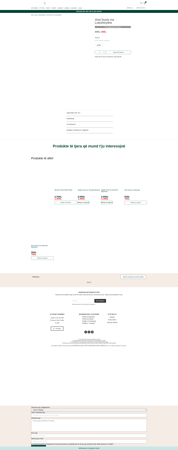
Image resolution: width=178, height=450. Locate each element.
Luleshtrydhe (41, 15)
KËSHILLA (130, 8)
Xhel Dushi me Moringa (132, 190)
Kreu (32, 15)
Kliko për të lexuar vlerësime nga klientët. (108, 57)
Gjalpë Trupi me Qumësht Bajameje (109, 190)
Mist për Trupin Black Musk (63, 190)
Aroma (67, 8)
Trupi (48, 8)
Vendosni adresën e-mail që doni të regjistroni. (83, 304)
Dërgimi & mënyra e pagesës (77, 130)
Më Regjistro (100, 301)
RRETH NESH (141, 8)
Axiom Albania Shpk (101, 343)
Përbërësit (70, 119)
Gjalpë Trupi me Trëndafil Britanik (89, 190)
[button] (90, 113)
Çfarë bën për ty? (73, 113)
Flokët (53, 8)
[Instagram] (89, 332)
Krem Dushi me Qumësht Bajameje (39, 246)
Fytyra (41, 8)
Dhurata (74, 8)
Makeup (60, 8)
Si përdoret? (71, 124)
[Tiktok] (92, 332)
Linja (80, 8)
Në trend (34, 8)
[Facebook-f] (85, 332)
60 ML (99, 45)
